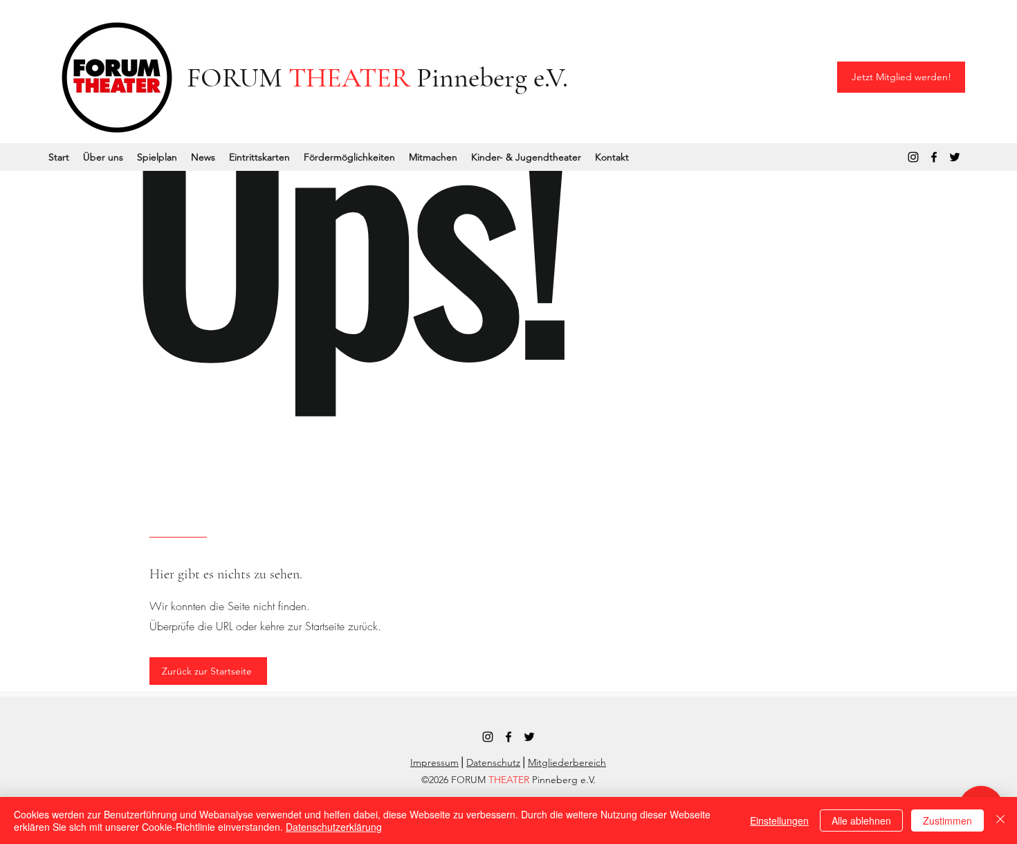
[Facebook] (934, 157)
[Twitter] (955, 157)
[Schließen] (1000, 820)
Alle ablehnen (861, 820)
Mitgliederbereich (567, 762)
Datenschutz (493, 762)
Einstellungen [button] (779, 820)
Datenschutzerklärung (334, 827)
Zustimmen (947, 820)
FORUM (237, 77)
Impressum (434, 762)
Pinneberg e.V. (489, 77)
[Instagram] (913, 157)
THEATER (349, 77)
